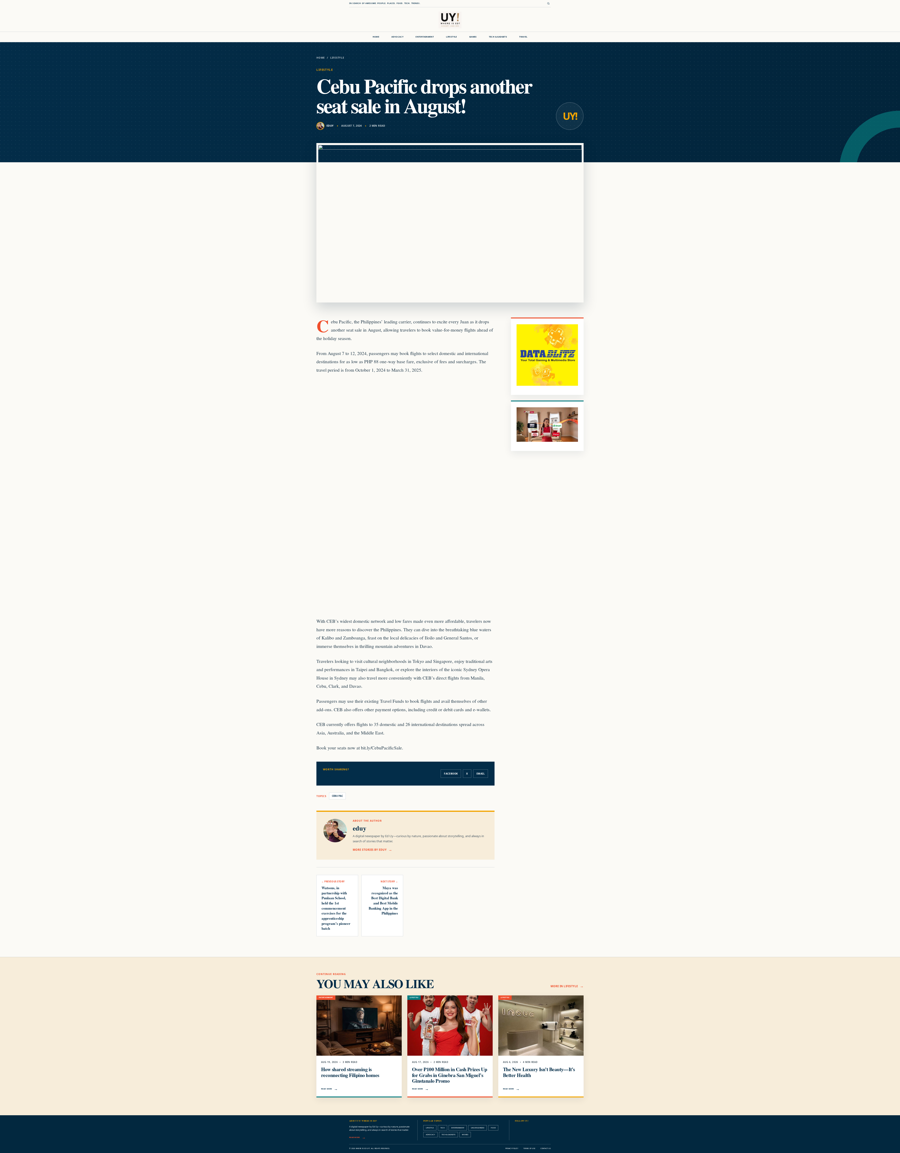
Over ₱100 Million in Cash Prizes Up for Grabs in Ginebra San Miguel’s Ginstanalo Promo (449, 1075)
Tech (442, 1128)
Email (480, 773)
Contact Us (545, 1148)
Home (376, 36)
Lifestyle (451, 36)
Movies (465, 1134)
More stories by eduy (369, 849)
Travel (523, 36)
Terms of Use (529, 1148)
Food (493, 1128)
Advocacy (397, 36)
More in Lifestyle (564, 986)
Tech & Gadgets (498, 36)
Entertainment (425, 36)
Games (473, 36)
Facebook (451, 773)
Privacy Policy (511, 1148)
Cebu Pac (337, 796)
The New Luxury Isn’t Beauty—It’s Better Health (539, 1072)
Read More (326, 1089)
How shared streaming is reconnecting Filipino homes (350, 1072)
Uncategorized (477, 1128)
